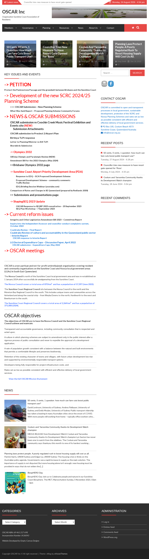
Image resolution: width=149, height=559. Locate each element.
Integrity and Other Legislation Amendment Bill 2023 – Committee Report (46, 219)
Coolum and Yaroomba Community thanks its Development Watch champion (92, 51)
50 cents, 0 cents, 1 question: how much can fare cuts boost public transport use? (19, 51)
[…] (41, 466)
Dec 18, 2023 (135, 61)
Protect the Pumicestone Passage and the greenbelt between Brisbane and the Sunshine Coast (50, 90)
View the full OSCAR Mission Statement (28, 379)
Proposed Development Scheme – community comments (43, 180)
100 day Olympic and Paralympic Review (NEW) (32, 156)
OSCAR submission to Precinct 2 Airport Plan (34, 133)
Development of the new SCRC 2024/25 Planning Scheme (47, 98)
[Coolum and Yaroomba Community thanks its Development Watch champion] (15, 437)
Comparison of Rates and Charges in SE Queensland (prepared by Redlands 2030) (49, 190)
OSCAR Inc (13, 11)
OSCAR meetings (27, 250)
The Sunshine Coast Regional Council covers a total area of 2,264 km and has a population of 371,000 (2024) (49, 304)
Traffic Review (23, 182)
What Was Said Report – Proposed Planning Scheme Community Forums (45, 111)
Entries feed (109, 527)
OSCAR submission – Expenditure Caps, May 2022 (35, 245)
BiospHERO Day (35, 473)
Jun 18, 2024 (99, 61)
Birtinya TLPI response (22, 137)
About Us (93, 28)
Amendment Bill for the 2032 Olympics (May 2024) (34, 160)
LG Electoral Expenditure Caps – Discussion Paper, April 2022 (43, 242)
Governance (27, 28)
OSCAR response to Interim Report (28, 238)
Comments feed (110, 532)
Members (9, 28)
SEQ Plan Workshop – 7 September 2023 (35, 208)
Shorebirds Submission (21, 145)
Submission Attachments (27, 129)
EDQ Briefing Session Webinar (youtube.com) (37, 186)
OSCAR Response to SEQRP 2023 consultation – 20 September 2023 (48, 206)
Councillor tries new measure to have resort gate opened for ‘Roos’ (55, 51)
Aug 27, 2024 (26, 61)
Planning (46, 28)
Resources (64, 28)
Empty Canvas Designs (30, 540)
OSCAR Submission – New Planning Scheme (35, 106)
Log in (106, 522)
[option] (20, 55)
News (80, 28)
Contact (110, 28)
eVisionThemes (61, 554)
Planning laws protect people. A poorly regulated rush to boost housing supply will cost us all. (128, 50)
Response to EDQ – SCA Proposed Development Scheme (43, 176)
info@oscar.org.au (111, 133)
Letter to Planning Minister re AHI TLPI (29, 142)
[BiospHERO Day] (15, 483)
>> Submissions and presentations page (34, 195)
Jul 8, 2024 (62, 61)
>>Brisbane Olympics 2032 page (30, 165)
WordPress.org (110, 537)
